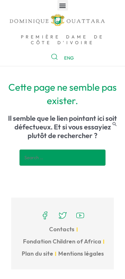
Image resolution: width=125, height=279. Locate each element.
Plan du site (37, 253)
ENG (69, 58)
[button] (62, 5)
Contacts (61, 229)
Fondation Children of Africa (62, 241)
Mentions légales (81, 253)
